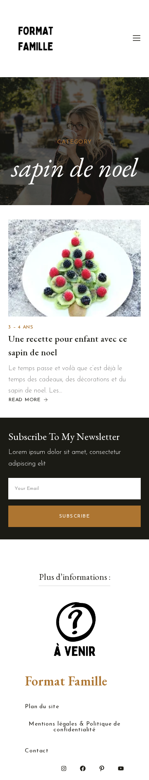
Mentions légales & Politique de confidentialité (74, 727)
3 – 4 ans (21, 327)
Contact (37, 751)
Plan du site (42, 707)
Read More (25, 399)
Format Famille (66, 681)
